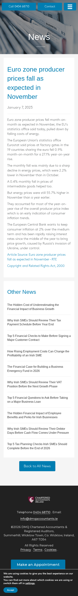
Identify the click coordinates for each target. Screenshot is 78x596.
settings (30, 583)
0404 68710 (41, 512)
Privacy (25, 549)
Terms (37, 549)
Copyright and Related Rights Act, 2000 (36, 266)
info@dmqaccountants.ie (39, 518)
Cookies (50, 549)
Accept (10, 590)
